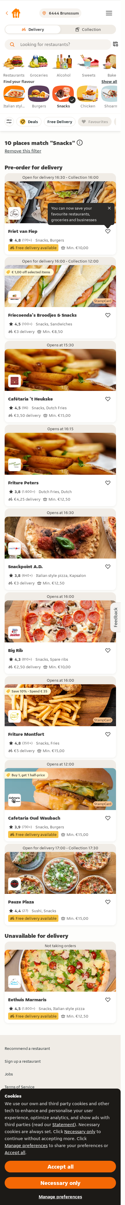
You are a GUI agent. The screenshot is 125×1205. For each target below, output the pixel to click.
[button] (13, 13)
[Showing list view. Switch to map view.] (115, 44)
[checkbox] (14, 97)
